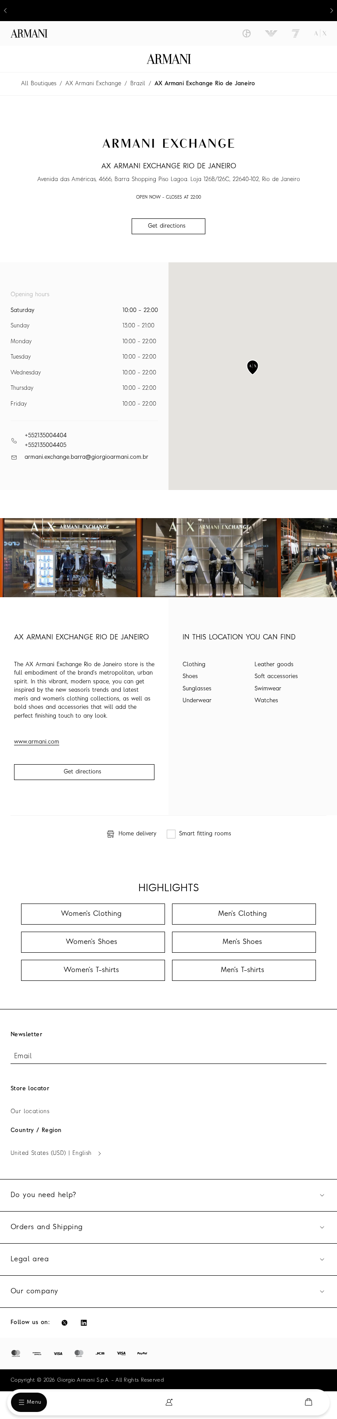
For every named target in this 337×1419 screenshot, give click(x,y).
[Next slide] (331, 10)
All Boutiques (38, 84)
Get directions (82, 772)
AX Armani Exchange (93, 84)
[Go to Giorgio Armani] (246, 33)
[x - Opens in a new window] (64, 1322)
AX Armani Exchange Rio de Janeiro (204, 84)
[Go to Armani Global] (29, 33)
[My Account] (169, 1402)
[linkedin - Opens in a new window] (83, 1322)
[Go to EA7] (296, 33)
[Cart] (308, 1402)
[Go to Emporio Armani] (271, 33)
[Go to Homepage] (169, 59)
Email (23, 1056)
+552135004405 (45, 445)
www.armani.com (36, 742)
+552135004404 (46, 436)
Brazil (137, 84)
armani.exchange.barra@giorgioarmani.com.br (86, 457)
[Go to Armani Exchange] (320, 33)
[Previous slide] (5, 10)
